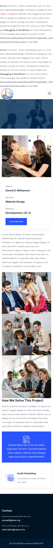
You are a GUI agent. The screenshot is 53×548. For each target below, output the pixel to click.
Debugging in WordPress (16, 30)
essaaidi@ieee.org (11, 520)
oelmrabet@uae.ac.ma (13, 529)
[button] (50, 158)
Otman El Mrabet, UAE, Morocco (15, 526)
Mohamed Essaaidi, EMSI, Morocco (16, 516)
